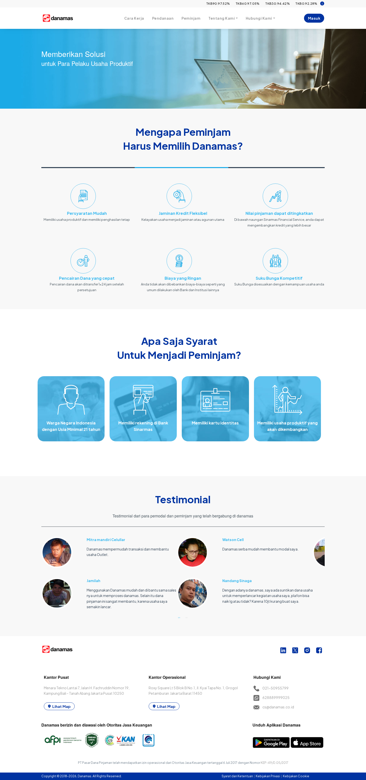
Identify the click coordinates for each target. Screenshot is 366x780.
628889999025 (276, 697)
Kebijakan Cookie (296, 776)
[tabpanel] (109, 570)
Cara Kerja (134, 18)
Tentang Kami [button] (221, 18)
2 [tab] (186, 617)
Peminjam (191, 18)
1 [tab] (179, 617)
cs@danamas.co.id (278, 707)
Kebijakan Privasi (268, 776)
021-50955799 (275, 688)
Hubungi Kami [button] (259, 18)
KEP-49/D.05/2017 (274, 763)
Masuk (314, 18)
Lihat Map (61, 706)
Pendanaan (163, 18)
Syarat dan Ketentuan (237, 776)
